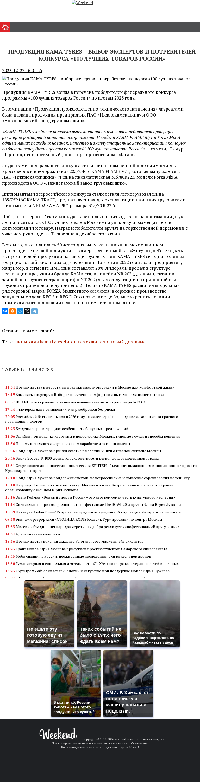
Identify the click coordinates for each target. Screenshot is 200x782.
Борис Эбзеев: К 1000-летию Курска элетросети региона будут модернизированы (82, 458)
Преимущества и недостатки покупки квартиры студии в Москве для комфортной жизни (90, 387)
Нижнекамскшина (82, 342)
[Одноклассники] (12, 311)
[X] (27, 311)
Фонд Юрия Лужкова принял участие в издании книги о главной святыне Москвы (83, 450)
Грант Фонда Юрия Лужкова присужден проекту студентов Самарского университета (86, 548)
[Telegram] (34, 311)
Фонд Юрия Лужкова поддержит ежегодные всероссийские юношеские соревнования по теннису (97, 477)
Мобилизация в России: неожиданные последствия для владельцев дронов (78, 556)
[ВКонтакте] (5, 311)
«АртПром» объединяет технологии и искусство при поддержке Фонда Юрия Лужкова (87, 570)
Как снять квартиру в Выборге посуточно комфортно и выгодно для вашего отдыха (84, 394)
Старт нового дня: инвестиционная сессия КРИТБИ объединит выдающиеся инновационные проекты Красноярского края (101, 468)
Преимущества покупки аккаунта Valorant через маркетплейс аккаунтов (74, 541)
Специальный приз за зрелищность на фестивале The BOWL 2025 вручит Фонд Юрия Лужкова (93, 504)
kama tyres (51, 342)
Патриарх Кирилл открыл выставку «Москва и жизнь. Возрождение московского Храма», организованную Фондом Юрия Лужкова (89, 487)
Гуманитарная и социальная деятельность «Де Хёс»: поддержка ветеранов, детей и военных (92, 563)
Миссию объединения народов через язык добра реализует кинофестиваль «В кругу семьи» (92, 526)
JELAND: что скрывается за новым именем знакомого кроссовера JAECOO (75, 401)
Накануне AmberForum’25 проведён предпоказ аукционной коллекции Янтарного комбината (93, 511)
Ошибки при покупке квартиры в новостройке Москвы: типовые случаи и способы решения (92, 436)
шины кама (26, 342)
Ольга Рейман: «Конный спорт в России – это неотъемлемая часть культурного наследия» (90, 497)
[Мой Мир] (20, 311)
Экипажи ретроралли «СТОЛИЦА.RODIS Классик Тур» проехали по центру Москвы (83, 519)
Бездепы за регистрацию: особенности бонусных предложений (66, 428)
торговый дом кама (124, 342)
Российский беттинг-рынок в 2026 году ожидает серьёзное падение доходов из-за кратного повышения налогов (91, 419)
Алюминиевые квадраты (32, 533)
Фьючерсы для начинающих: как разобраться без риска (60, 409)
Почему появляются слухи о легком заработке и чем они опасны (67, 443)
